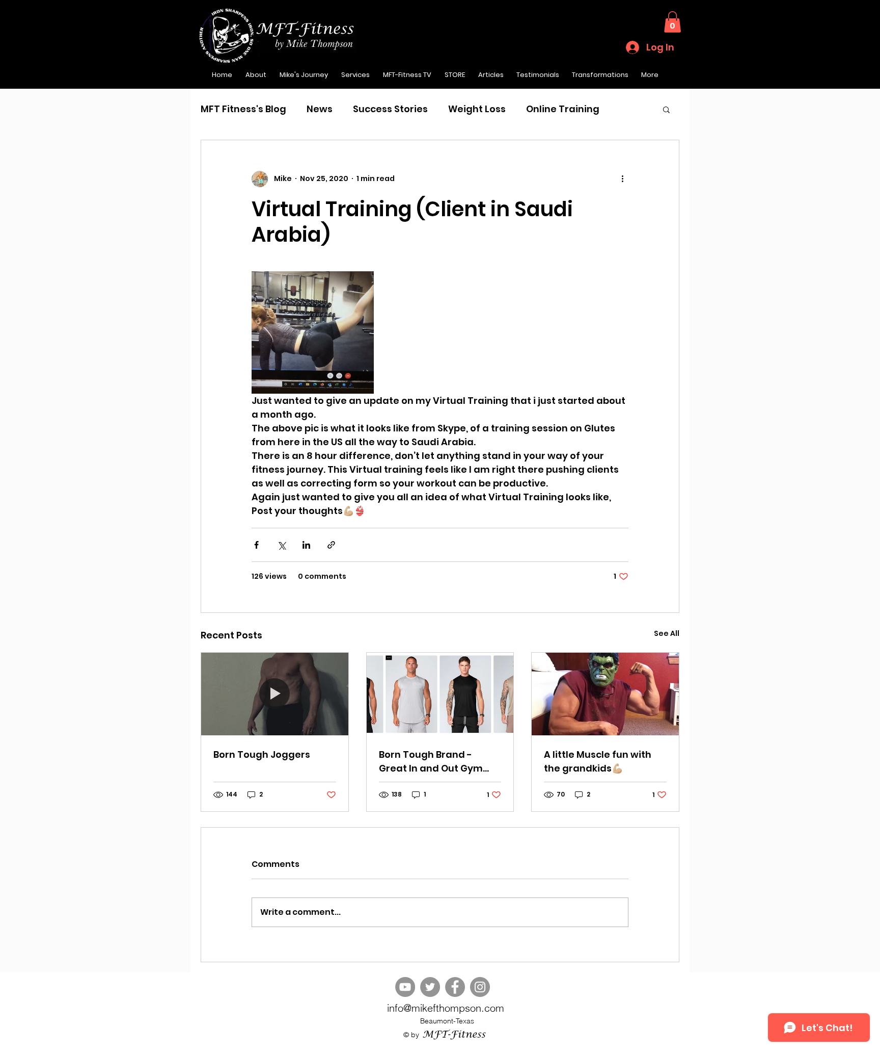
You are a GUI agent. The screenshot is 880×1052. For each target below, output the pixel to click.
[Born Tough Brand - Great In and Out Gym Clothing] (440, 694)
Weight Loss (477, 108)
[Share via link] (331, 545)
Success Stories (390, 108)
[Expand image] (313, 332)
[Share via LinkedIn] (306, 545)
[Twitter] (430, 987)
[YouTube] (405, 987)
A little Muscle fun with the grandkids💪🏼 (597, 761)
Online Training (562, 108)
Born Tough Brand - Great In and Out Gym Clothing (431, 761)
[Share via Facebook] (256, 545)
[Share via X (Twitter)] (281, 545)
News (320, 108)
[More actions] (622, 179)
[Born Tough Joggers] (274, 694)
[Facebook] (455, 987)
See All (666, 633)
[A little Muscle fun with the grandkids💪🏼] (605, 694)
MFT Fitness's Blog (243, 108)
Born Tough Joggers (261, 754)
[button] (672, 22)
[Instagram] (480, 987)
